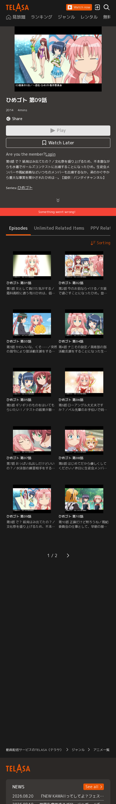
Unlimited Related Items (59, 228)
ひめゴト (25, 187)
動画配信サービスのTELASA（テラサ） (34, 749)
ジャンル (78, 749)
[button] (79, 7)
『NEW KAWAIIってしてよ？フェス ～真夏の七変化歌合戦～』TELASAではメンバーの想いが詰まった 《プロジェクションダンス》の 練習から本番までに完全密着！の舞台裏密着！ (71, 796)
